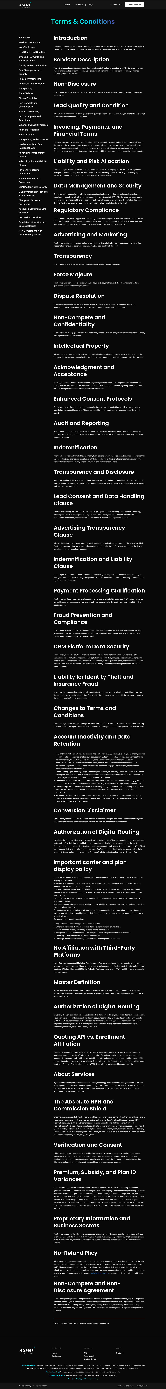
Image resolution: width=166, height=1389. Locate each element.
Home (67, 4)
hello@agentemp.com (100, 1273)
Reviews (79, 4)
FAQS (90, 4)
